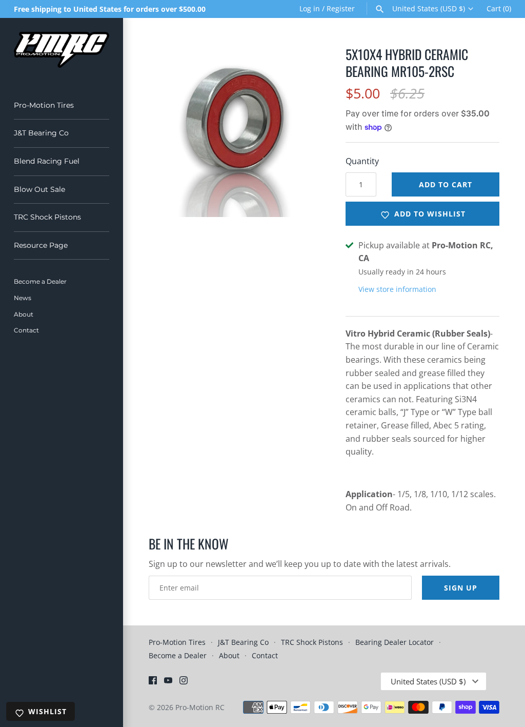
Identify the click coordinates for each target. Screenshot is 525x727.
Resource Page (41, 245)
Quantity (362, 161)
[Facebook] (153, 682)
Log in (309, 8)
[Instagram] (183, 682)
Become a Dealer (40, 281)
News (22, 298)
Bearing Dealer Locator (394, 642)
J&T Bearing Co (41, 133)
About (23, 314)
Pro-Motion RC (200, 707)
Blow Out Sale (39, 189)
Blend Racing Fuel (46, 161)
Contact (26, 330)
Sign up (460, 588)
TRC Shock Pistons (47, 217)
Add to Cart (445, 184)
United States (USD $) (428, 9)
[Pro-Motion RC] (61, 50)
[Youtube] (168, 682)
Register (341, 8)
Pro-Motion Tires (44, 105)
